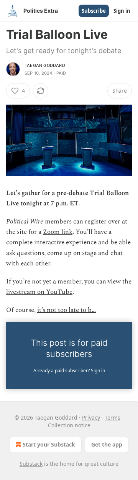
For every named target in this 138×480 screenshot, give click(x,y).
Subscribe (94, 10)
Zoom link (57, 232)
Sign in (121, 10)
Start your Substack (49, 444)
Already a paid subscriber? (69, 370)
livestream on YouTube (39, 292)
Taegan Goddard (45, 65)
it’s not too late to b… (66, 310)
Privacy (91, 417)
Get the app (106, 444)
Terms (112, 417)
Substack (31, 463)
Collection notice (69, 425)
